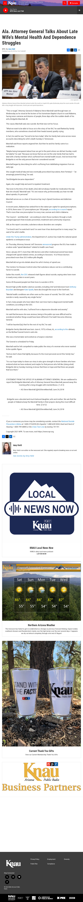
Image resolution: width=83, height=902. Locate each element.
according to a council (58, 209)
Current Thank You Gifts (41, 750)
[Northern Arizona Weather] (41, 591)
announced (47, 244)
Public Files (34, 864)
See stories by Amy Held (23, 456)
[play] (5, 10)
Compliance (51, 864)
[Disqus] (41, 824)
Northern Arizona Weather (41, 625)
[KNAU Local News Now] (41, 503)
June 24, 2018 (58, 389)
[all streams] (80, 10)
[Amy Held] (6, 448)
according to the (61, 329)
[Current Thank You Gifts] (41, 693)
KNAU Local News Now (41, 547)
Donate (75, 3)
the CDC (24, 274)
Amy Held (11, 49)
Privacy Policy (35, 859)
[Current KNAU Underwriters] (41, 776)
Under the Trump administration (18, 237)
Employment (51, 859)
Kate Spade (29, 290)
